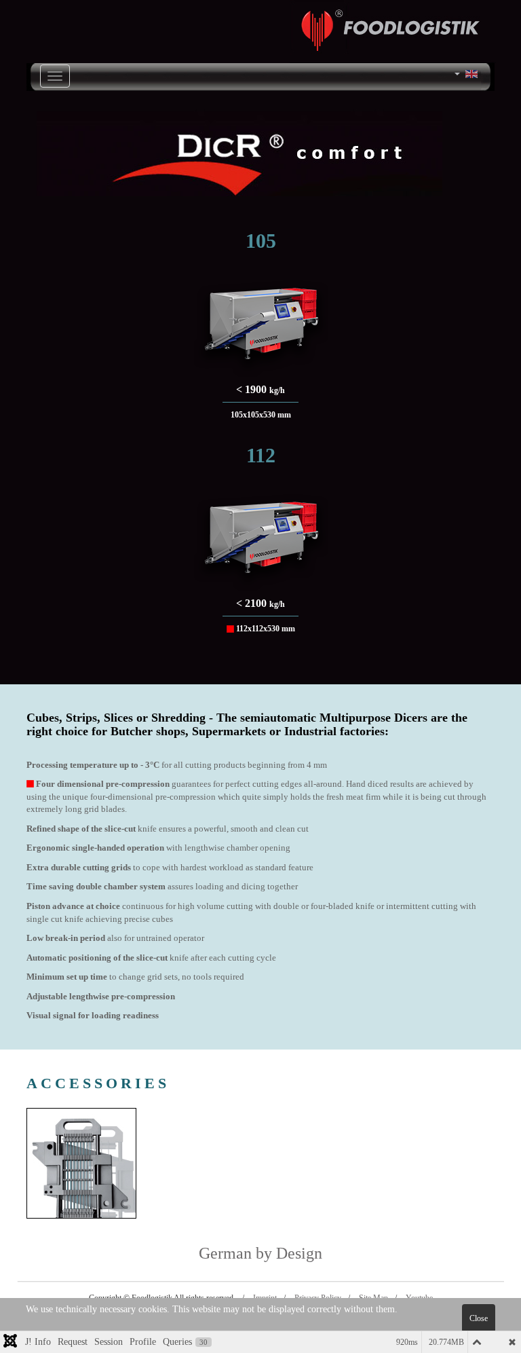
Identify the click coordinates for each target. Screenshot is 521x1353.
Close (478, 1318)
